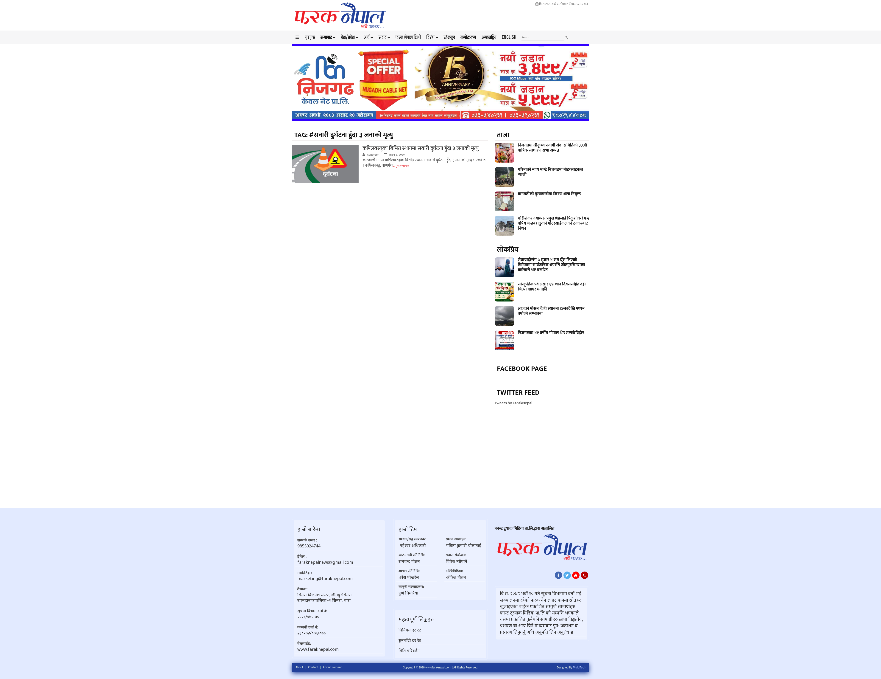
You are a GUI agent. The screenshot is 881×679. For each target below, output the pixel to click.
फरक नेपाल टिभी (408, 37)
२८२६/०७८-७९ (308, 616)
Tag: (343, 135)
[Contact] (584, 575)
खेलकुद (449, 37)
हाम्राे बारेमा (308, 529)
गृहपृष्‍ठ (310, 37)
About (299, 667)
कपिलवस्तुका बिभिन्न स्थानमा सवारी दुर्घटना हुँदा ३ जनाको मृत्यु (420, 148)
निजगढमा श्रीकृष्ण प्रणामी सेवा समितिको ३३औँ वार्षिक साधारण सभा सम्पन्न (552, 148)
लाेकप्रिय (508, 249)
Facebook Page (522, 369)
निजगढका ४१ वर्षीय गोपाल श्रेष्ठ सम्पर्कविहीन (551, 333)
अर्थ (366, 37)
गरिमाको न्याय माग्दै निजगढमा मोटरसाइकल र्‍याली (550, 172)
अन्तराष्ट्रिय (489, 37)
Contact (313, 667)
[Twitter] (567, 575)
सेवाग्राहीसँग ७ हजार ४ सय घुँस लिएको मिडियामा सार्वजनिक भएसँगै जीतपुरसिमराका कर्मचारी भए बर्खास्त (551, 264)
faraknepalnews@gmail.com (325, 562)
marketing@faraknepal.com (325, 578)
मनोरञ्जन (468, 37)
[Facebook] (558, 575)
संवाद (382, 37)
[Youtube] (576, 575)
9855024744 (308, 546)
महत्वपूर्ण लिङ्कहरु (416, 619)
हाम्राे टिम (408, 529)
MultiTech (579, 667)
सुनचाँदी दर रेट (410, 640)
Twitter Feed (518, 392)
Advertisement (332, 667)
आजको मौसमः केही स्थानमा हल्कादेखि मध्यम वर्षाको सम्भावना (551, 311)
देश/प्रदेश (348, 37)
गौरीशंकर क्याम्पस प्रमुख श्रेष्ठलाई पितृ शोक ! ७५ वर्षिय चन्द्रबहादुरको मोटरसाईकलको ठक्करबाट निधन (553, 223)
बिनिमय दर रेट (410, 630)
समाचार (326, 37)
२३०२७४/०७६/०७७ (311, 633)
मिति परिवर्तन (409, 650)
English (509, 37)
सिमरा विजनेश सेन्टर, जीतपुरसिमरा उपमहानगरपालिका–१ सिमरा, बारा (324, 597)
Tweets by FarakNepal (513, 403)
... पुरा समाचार (401, 165)
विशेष (430, 37)
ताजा (503, 135)
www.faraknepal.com (318, 649)
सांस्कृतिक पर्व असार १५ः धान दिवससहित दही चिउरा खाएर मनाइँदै (552, 287)
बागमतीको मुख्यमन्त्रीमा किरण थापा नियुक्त (549, 194)
